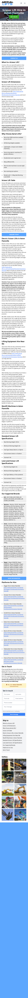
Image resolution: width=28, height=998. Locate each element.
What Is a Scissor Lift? (9, 723)
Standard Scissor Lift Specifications (12, 740)
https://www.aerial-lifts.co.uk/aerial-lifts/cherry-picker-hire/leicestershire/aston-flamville (13, 661)
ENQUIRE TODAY (14, 234)
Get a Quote (14, 17)
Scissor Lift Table (7, 730)
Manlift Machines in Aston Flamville (12, 738)
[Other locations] (21, 3)
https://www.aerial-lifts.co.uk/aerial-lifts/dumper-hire (14, 598)
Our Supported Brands (9, 745)
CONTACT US (14, 58)
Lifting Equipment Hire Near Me (11, 735)
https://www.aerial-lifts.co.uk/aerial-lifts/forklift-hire (14, 616)
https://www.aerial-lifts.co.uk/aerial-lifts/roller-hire (13, 625)
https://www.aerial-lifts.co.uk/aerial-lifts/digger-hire (14, 589)
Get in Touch (6, 750)
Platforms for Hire (8, 747)
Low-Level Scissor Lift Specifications (12, 743)
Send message (14, 714)
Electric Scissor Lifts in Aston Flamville (13, 733)
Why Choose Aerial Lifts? (9, 728)
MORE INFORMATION (14, 578)
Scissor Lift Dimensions (9, 726)
